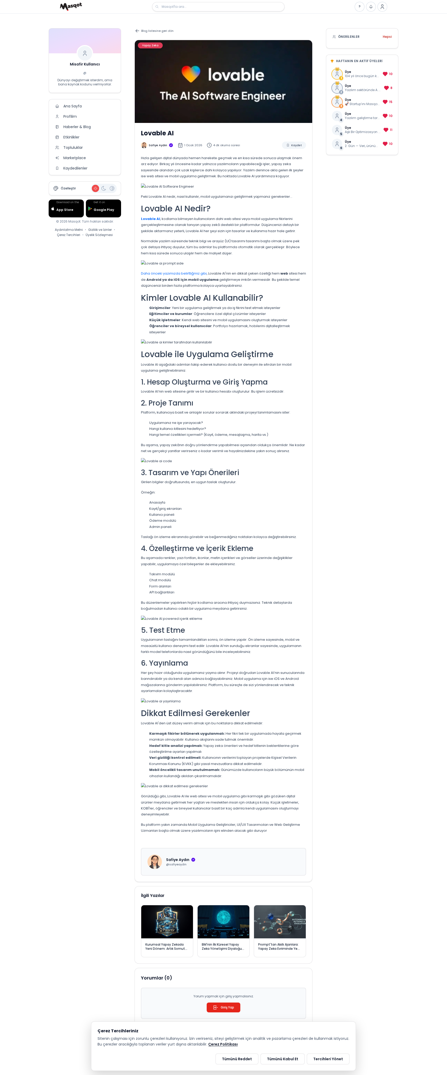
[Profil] (382, 6)
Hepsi (387, 37)
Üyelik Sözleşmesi (99, 235)
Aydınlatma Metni (69, 230)
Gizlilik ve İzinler (100, 230)
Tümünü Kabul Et (282, 1059)
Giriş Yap (227, 1007)
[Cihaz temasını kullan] (112, 188)
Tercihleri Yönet (328, 1059)
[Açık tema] (95, 188)
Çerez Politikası (223, 1044)
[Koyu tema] (103, 188)
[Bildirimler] (371, 6)
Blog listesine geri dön (157, 31)
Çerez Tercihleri (68, 235)
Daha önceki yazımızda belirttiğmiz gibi (174, 273)
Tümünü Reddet (237, 1059)
